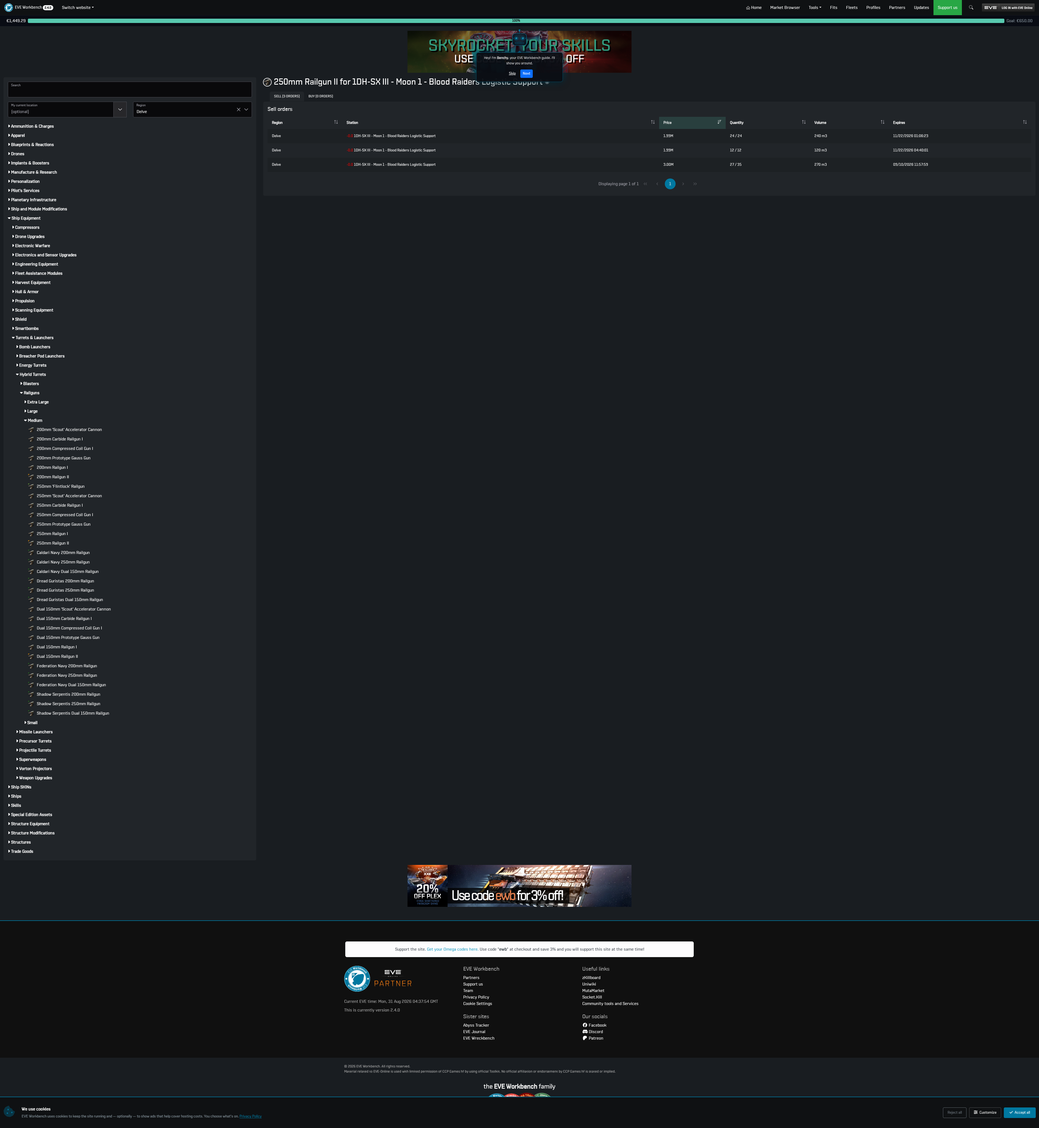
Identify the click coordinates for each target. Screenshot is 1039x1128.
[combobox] (61, 109)
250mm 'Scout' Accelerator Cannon (69, 496)
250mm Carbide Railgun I (59, 505)
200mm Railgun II (52, 477)
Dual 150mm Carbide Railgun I (64, 618)
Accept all (1022, 1112)
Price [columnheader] (667, 123)
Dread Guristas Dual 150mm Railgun (69, 600)
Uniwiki (589, 984)
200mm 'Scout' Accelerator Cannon (69, 429)
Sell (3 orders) (287, 96)
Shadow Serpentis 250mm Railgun (68, 704)
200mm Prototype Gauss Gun (63, 458)
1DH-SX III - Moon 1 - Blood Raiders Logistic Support (391, 136)
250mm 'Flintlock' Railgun (60, 486)
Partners (471, 978)
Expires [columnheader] (899, 123)
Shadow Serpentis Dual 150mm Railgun (72, 713)
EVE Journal (474, 1032)
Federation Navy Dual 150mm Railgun (71, 685)
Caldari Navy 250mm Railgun (63, 562)
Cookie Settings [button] (477, 1003)
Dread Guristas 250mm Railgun (65, 590)
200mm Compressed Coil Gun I (64, 448)
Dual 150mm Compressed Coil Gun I (69, 628)
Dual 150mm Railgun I (56, 647)
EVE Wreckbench (479, 1038)
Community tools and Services (610, 1003)
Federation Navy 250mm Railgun (66, 675)
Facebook (597, 1025)
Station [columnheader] (352, 123)
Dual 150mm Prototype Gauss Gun (68, 637)
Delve (276, 136)
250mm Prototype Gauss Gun (63, 524)
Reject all (955, 1112)
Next (526, 73)
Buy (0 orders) (320, 96)
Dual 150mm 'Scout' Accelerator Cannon (73, 609)
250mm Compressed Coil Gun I (64, 515)
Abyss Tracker (476, 1025)
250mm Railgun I (52, 534)
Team (468, 990)
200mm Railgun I (52, 467)
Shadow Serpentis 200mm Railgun (68, 694)
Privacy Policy (250, 1116)
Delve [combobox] (142, 112)
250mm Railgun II (52, 543)
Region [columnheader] (277, 123)
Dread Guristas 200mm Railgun (65, 581)
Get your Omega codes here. (453, 949)
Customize (988, 1112)
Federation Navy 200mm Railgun (66, 666)
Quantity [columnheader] (737, 123)
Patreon (595, 1038)
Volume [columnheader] (820, 123)
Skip (512, 73)
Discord (595, 1032)
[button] (28, 7)
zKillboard (591, 978)
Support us (473, 984)
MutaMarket (593, 990)
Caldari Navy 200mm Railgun (63, 552)
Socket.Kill (592, 997)
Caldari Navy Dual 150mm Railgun (67, 571)
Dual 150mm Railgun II (57, 656)
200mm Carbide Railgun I (59, 439)
